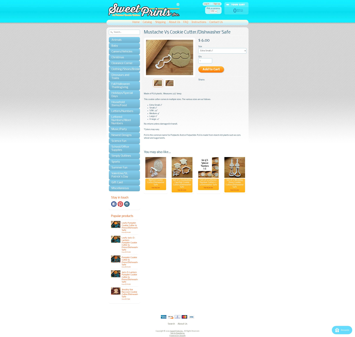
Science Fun (118, 141)
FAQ (185, 22)
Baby (114, 45)
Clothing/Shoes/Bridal (123, 69)
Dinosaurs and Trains (120, 77)
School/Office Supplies (120, 148)
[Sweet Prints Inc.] (143, 16)
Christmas (117, 57)
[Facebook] (114, 204)
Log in (206, 4)
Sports (115, 161)
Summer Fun (119, 167)
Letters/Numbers (122, 111)
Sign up (217, 4)
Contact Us (216, 22)
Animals (116, 40)
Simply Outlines (121, 155)
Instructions (199, 22)
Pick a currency (213, 8)
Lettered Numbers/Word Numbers (121, 120)
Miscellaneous (120, 188)
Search (171, 324)
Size (200, 47)
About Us (174, 22)
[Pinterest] (120, 204)
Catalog (147, 22)
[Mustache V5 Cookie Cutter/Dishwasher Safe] (158, 83)
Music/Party (119, 129)
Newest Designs (121, 135)
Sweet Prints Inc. (176, 331)
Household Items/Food (119, 104)
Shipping (160, 22)
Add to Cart (211, 69)
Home (136, 22)
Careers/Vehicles (121, 51)
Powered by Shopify (177, 336)
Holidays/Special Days (122, 95)
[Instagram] (127, 204)
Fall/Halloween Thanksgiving (120, 86)
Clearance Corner (122, 63)
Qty (200, 57)
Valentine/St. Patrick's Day (119, 175)
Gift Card (117, 182)
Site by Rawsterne (177, 333)
